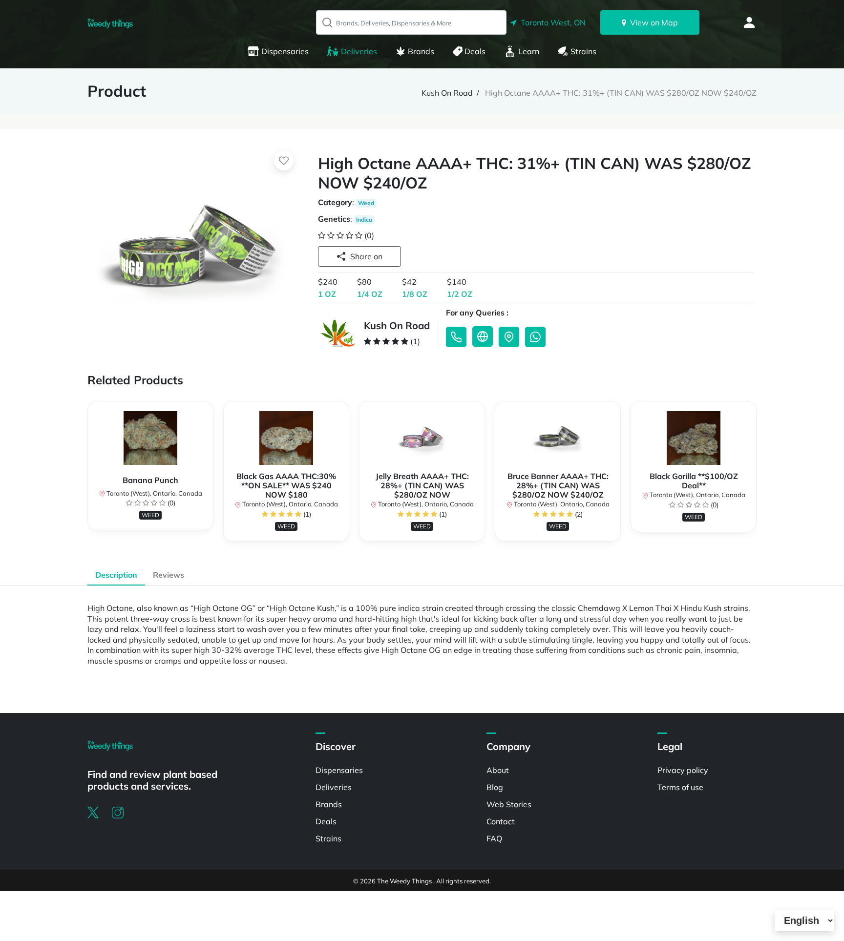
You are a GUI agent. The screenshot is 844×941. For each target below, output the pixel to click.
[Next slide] (756, 476)
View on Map (652, 22)
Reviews (168, 575)
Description (116, 575)
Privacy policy (682, 770)
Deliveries (359, 51)
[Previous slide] (87, 476)
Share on (366, 256)
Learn (528, 51)
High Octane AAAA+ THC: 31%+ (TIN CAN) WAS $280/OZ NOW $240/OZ (621, 93)
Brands (421, 51)
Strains (583, 51)
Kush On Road (447, 93)
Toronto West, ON (551, 22)
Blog (494, 787)
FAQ (494, 838)
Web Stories (508, 804)
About (497, 770)
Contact (500, 821)
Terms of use (680, 787)
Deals (474, 51)
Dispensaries (285, 51)
